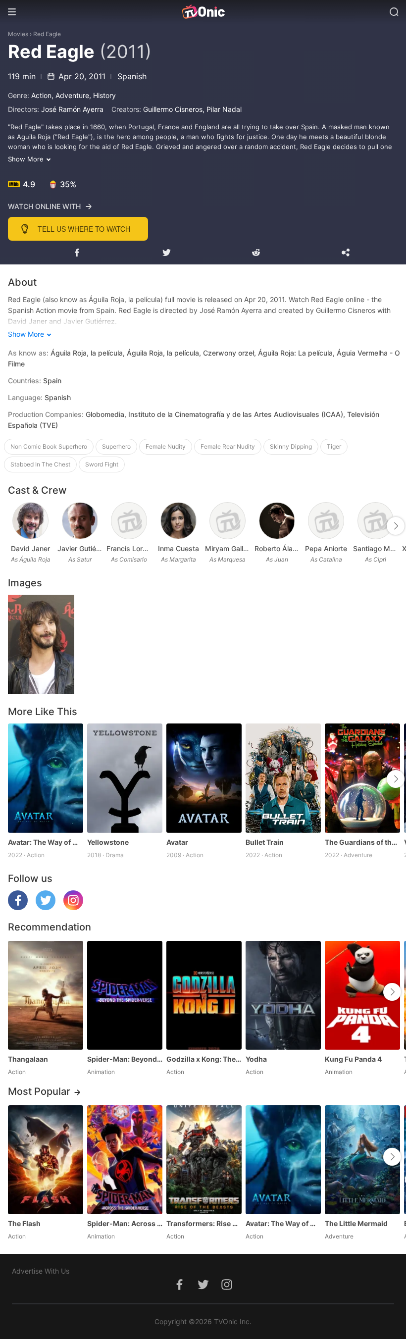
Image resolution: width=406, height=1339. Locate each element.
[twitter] (45, 907)
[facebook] (18, 907)
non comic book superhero (48, 446)
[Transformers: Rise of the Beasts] (204, 1159)
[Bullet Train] (283, 777)
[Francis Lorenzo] (129, 520)
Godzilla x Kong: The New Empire (204, 1059)
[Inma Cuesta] (178, 520)
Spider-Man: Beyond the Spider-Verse (124, 1059)
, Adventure (70, 95)
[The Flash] (45, 1159)
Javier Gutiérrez (80, 548)
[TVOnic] (203, 12)
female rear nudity (228, 446)
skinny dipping (291, 446)
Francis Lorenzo (129, 548)
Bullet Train (265, 842)
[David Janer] (30, 520)
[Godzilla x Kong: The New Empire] (204, 995)
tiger (334, 446)
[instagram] (73, 907)
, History (102, 95)
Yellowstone (108, 842)
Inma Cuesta (178, 548)
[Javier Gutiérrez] (80, 520)
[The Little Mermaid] (362, 1159)
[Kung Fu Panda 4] (362, 995)
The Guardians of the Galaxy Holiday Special (362, 842)
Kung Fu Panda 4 (353, 1059)
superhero (116, 446)
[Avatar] (204, 777)
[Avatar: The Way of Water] (45, 777)
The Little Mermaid (356, 1223)
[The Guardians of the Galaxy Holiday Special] (362, 777)
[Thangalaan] (45, 995)
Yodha (256, 1059)
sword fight (101, 464)
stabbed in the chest (40, 464)
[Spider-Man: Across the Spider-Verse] (124, 1159)
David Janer (30, 548)
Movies (18, 34)
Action (41, 95)
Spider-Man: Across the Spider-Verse (124, 1223)
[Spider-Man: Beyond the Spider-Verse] (124, 995)
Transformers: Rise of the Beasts (204, 1223)
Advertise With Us (40, 1271)
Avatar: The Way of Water (45, 842)
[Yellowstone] (124, 777)
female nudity (166, 446)
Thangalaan (28, 1059)
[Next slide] (396, 526)
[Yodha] (283, 995)
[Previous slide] (14, 526)
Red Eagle (47, 34)
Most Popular (39, 1091)
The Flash (24, 1223)
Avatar (177, 842)
